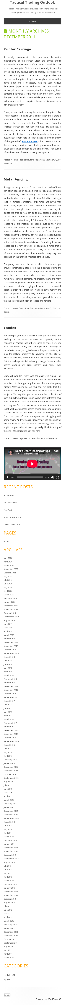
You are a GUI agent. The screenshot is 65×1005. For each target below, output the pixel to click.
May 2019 (8, 627)
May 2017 (8, 712)
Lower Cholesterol (12, 524)
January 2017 (9, 726)
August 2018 (9, 657)
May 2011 (8, 950)
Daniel (9, 163)
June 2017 (8, 708)
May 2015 (8, 792)
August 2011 (9, 946)
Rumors (33, 308)
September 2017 (11, 697)
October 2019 (10, 613)
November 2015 (11, 770)
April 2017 (8, 715)
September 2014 (11, 818)
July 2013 (7, 866)
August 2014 (9, 822)
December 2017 (11, 686)
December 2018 (11, 642)
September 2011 (11, 942)
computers (29, 159)
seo (26, 438)
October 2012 (10, 898)
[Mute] (52, 477)
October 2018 (10, 649)
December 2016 (11, 730)
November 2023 (11, 569)
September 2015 (11, 778)
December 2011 (11, 931)
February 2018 (10, 679)
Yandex (10, 327)
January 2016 (9, 763)
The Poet (8, 510)
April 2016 (8, 756)
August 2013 (9, 862)
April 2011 (8, 953)
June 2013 (8, 869)
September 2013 (11, 858)
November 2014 (11, 814)
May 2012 (8, 913)
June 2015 (8, 789)
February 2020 (10, 598)
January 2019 (9, 638)
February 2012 (10, 924)
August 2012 (9, 902)
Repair (38, 159)
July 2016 (7, 748)
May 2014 (8, 829)
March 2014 (9, 836)
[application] (32, 463)
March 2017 (9, 719)
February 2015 (10, 803)
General (10, 975)
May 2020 (8, 587)
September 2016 (11, 741)
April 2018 (8, 671)
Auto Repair (9, 495)
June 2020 (8, 583)
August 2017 (9, 701)
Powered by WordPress (47, 999)
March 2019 (9, 635)
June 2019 (8, 624)
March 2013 (9, 880)
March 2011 (9, 957)
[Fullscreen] (57, 477)
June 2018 (8, 664)
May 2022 (8, 576)
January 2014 (9, 844)
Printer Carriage (17, 49)
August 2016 (9, 745)
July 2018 (7, 660)
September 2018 (11, 653)
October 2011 (10, 939)
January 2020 (9, 602)
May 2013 (8, 873)
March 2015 (9, 800)
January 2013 (9, 887)
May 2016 (8, 752)
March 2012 (9, 920)
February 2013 (10, 884)
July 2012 (7, 906)
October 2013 (10, 855)
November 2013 (11, 851)
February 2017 (10, 723)
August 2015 (9, 781)
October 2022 (10, 572)
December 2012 (11, 891)
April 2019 (8, 631)
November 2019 (11, 609)
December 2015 (11, 767)
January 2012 (9, 928)
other (26, 308)
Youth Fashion (10, 502)
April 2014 (8, 833)
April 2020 (8, 591)
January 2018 (9, 682)
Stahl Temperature (12, 517)
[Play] (7, 477)
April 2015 (8, 796)
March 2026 (9, 565)
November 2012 (11, 895)
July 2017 (7, 704)
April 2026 (8, 561)
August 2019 (9, 620)
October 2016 (10, 737)
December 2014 (11, 811)
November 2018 (11, 646)
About (6, 541)
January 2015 (9, 807)
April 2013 (8, 876)
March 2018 (9, 675)
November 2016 (11, 734)
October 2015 (10, 774)
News (15, 159)
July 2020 (7, 580)
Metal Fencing (16, 179)
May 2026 (8, 558)
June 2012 (8, 909)
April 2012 (8, 917)
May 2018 (8, 668)
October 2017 (10, 693)
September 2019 (11, 616)
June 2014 (8, 825)
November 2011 (11, 935)
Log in (7, 995)
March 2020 (9, 594)
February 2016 (10, 759)
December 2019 (11, 605)
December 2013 (11, 847)
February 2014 (10, 840)
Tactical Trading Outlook (32, 2)
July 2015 (7, 785)
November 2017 (11, 690)
